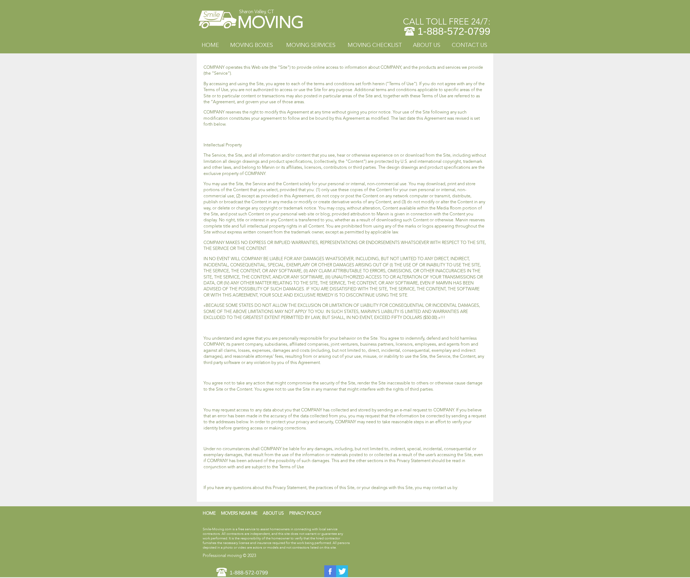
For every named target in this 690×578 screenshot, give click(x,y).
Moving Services (311, 45)
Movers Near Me (239, 513)
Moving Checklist (375, 45)
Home (210, 45)
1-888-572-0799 (454, 31)
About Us (426, 45)
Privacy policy (305, 513)
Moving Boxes (251, 45)
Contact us (469, 45)
